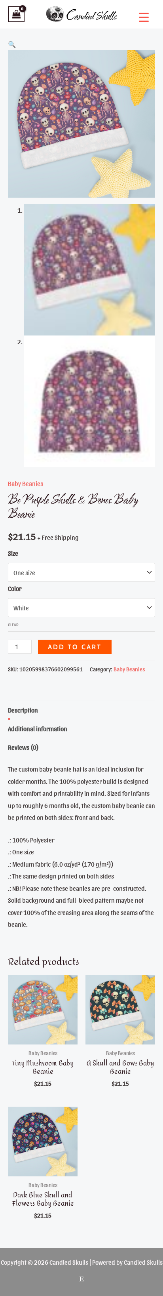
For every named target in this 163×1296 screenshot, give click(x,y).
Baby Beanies (25, 483)
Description (23, 710)
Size (13, 553)
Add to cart (75, 647)
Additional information (37, 728)
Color (14, 588)
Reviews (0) (23, 747)
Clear (13, 624)
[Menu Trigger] (144, 17)
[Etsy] (81, 1279)
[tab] (81, 710)
